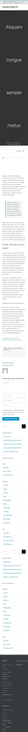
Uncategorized (7, 515)
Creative (8, 340)
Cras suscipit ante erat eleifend (12, 448)
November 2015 (8, 475)
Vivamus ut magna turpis (10, 451)
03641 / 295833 (20, 1)
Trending (6, 511)
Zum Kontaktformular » (7, 695)
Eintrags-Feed (7, 537)
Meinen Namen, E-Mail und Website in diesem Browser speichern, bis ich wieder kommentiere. (13, 412)
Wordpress (6, 523)
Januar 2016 (6, 471)
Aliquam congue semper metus (12, 444)
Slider (5, 504)
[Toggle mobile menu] (25, 7)
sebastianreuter (8, 338)
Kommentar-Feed (8, 540)
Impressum (19, 664)
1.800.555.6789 (6, 720)
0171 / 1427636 (9, 3)
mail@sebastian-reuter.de (19, 3)
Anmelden (6, 533)
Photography (7, 500)
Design (11, 340)
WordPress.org (7, 544)
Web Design (6, 519)
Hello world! (6, 436)
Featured (6, 493)
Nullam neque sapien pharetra (12, 440)
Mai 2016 (5, 467)
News (4, 496)
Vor (23, 151)
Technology (6, 508)
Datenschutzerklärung (20, 661)
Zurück (19, 151)
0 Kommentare (18, 340)
